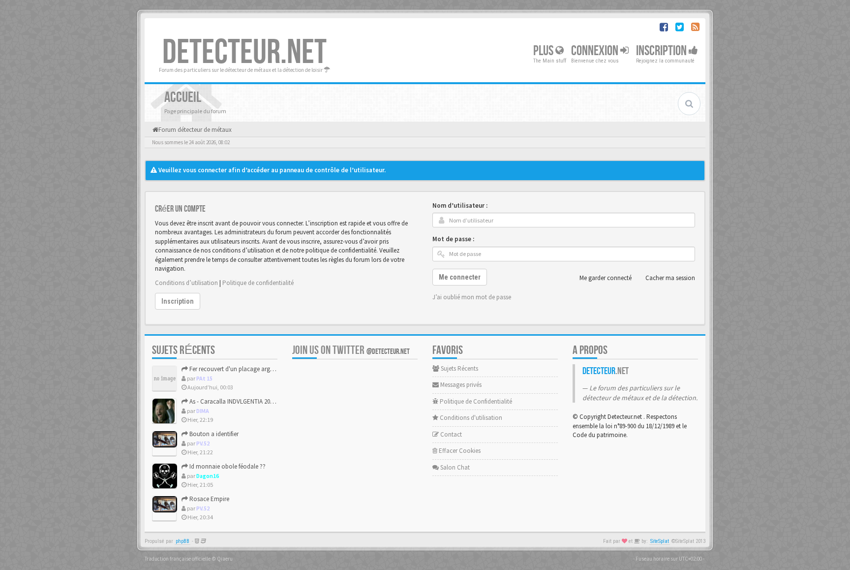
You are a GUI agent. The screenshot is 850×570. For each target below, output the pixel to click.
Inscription (662, 51)
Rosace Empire (208, 499)
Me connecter (460, 277)
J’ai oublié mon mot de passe (471, 297)
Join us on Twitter (351, 350)
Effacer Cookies (459, 450)
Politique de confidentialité (258, 283)
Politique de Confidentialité (475, 401)
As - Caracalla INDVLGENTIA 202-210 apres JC (248, 401)
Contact (450, 434)
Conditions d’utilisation (186, 283)
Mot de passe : (453, 239)
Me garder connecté (605, 278)
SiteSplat (659, 541)
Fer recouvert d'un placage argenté (234, 369)
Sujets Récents (458, 368)
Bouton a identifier (213, 434)
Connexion (595, 51)
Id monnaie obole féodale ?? (227, 466)
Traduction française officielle (178, 558)
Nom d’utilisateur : (459, 205)
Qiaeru (225, 558)
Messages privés (460, 384)
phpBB (182, 541)
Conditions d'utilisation (470, 417)
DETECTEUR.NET (244, 52)
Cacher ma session (670, 278)
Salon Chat (454, 467)
